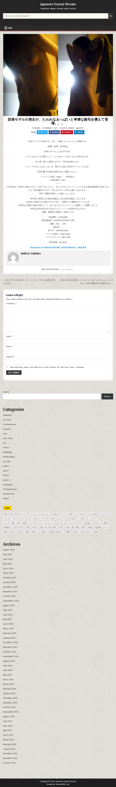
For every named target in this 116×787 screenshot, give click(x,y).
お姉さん (55, 514)
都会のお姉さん (56, 531)
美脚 (27, 531)
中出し (97, 522)
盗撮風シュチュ (101, 527)
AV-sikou (7, 419)
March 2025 (8, 628)
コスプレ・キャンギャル (14, 518)
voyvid (81, 128)
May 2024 (7, 675)
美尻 (20, 531)
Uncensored (8, 493)
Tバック (24, 514)
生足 (61, 527)
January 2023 (9, 749)
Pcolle (6, 475)
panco (5, 470)
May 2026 (7, 563)
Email (9, 346)
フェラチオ (34, 522)
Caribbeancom (9, 424)
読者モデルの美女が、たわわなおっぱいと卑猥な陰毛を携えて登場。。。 (58, 121)
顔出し (76, 531)
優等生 (106, 522)
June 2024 (8, 670)
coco (5, 433)
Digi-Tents (8, 438)
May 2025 (7, 619)
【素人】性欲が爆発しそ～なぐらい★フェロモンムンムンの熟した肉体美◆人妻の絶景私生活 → (86, 281)
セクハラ (62, 518)
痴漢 (90, 527)
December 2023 (10, 698)
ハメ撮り (81, 518)
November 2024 (10, 647)
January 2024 (9, 693)
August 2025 (9, 605)
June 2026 (8, 559)
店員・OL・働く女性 (48, 527)
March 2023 (8, 739)
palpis (6, 466)
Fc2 (4, 442)
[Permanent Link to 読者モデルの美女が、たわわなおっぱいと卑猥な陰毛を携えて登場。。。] (58, 75)
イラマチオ (80, 514)
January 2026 (9, 582)
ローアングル (61, 522)
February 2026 (9, 577)
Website (10, 356)
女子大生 (18, 527)
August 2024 (9, 661)
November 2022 (10, 758)
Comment (11, 303)
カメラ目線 (92, 514)
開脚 (68, 531)
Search (6, 392)
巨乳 (34, 527)
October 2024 (9, 651)
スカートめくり (34, 518)
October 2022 (9, 762)
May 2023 (7, 730)
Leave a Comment (68, 128)
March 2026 (8, 573)
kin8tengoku (9, 456)
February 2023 (9, 744)
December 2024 (10, 642)
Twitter (43, 132)
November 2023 (10, 702)
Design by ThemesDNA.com (58, 784)
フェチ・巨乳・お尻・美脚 (15, 522)
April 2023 (8, 735)
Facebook (55, 132)
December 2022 (10, 753)
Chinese (6, 429)
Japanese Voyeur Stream (58, 4)
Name (9, 336)
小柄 (27, 527)
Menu (10, 28)
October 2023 (9, 707)
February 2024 (9, 688)
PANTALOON (54, 269)
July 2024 (7, 665)
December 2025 (10, 587)
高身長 (96, 531)
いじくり (62, 269)
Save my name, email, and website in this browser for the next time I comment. (47, 367)
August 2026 (9, 549)
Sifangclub (8, 484)
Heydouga (7, 452)
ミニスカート (47, 522)
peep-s (6, 480)
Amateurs (7, 415)
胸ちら (35, 531)
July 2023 (7, 721)
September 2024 (11, 656)
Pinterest (68, 132)
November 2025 (10, 591)
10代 (5, 514)
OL (16, 514)
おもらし (70, 269)
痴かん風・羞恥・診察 (75, 527)
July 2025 (7, 610)
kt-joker (7, 461)
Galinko (37, 128)
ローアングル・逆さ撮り (81, 522)
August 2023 (9, 716)
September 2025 (11, 600)
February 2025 (9, 633)
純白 (13, 531)
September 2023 (11, 712)
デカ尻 (72, 518)
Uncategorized (10, 489)
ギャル (103, 514)
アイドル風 (67, 514)
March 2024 (8, 684)
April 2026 (8, 568)
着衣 (6, 531)
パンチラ (92, 518)
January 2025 (9, 638)
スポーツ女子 (49, 518)
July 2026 (7, 554)
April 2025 (8, 624)
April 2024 (8, 679)
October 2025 (9, 596)
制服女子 (7, 527)
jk (11, 514)
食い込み (86, 531)
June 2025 (8, 614)
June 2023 (8, 725)
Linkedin (80, 132)
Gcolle (6, 447)
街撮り (44, 531)
